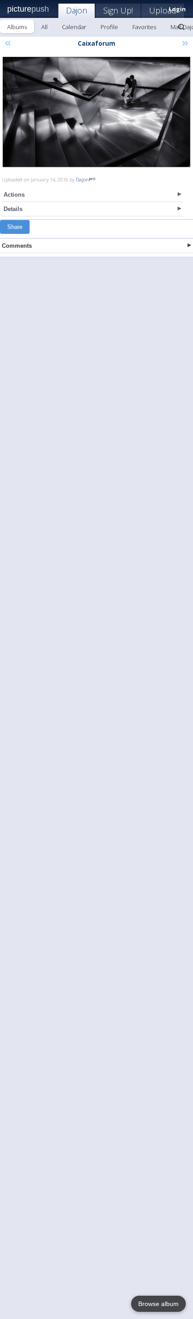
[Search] (181, 27)
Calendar (74, 27)
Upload (162, 10)
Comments (17, 245)
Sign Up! (118, 10)
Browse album (158, 1303)
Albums (17, 27)
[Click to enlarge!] (96, 112)
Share (14, 227)
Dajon (76, 10)
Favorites (144, 27)
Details (13, 209)
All (44, 27)
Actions (14, 194)
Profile (109, 27)
